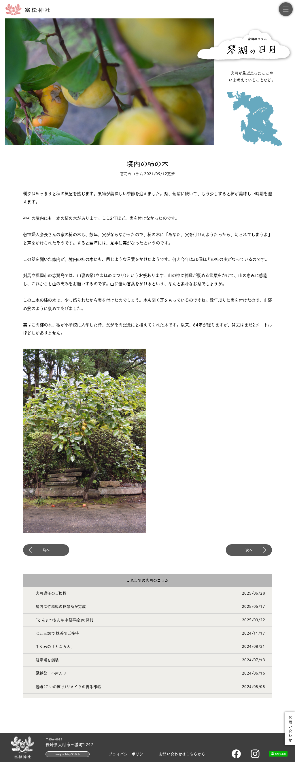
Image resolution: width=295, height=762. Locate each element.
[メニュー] (286, 9)
